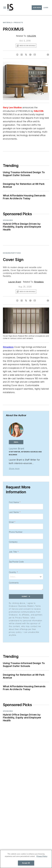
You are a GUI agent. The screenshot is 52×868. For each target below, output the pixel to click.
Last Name (15, 512)
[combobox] (26, 576)
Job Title (14, 552)
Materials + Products (13, 22)
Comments (14, 582)
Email (12, 522)
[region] (26, 859)
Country (13, 572)
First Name (15, 502)
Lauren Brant (14, 282)
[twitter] (26, 54)
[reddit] (30, 54)
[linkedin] (21, 54)
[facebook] (17, 54)
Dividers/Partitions (12, 253)
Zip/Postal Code (16, 561)
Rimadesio (39, 282)
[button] (5, 7)
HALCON (31, 36)
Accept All (26, 863)
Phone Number (16, 532)
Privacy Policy (42, 856)
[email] (34, 54)
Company (13, 542)
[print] (48, 54)
